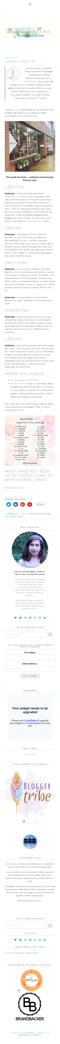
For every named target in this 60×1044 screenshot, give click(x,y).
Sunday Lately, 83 (20, 61)
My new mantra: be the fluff (24, 380)
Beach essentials (19, 383)
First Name (30, 652)
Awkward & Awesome (40, 514)
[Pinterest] (25, 617)
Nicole (27, 81)
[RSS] (45, 617)
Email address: (29, 663)
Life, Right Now (13, 516)
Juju (17, 109)
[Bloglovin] (15, 617)
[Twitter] (20, 617)
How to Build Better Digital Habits (22, 953)
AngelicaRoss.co (13, 196)
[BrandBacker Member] (30, 1020)
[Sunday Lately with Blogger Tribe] (30, 818)
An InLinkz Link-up (14, 487)
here (38, 900)
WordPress (24, 1035)
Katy (34, 81)
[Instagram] (30, 617)
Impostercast (33, 221)
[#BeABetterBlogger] (30, 848)
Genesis (37, 1035)
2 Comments (11, 514)
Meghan (48, 78)
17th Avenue (27, 1033)
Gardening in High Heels (30, 30)
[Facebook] (35, 617)
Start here (32, 608)
